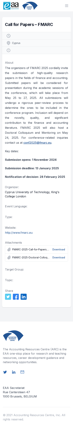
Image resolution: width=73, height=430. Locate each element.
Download (58, 249)
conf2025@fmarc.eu (37, 142)
